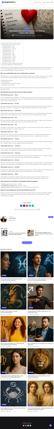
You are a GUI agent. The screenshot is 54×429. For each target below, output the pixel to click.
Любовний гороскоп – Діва (8, 53)
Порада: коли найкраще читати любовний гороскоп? (11, 64)
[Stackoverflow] (28, 425)
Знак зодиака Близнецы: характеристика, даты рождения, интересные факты (40, 408)
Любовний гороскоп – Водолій (8, 60)
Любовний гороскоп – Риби (8, 61)
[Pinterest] (51, 2)
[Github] (44, 2)
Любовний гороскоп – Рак (8, 50)
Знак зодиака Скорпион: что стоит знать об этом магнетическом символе (12, 344)
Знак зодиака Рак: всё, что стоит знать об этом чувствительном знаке (13, 408)
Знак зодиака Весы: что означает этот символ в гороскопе (40, 344)
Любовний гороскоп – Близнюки (9, 48)
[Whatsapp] (30, 425)
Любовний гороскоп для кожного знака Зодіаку (10, 44)
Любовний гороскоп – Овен (8, 46)
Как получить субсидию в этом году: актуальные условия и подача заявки (44, 234)
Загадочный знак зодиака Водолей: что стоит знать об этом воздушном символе (40, 279)
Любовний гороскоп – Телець (8, 47)
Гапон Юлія (16, 35)
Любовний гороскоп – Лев (8, 51)
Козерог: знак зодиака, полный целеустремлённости (9, 312)
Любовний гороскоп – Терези (8, 54)
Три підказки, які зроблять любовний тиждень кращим (12, 63)
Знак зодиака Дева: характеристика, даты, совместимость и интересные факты (12, 376)
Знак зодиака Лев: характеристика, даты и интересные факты (39, 376)
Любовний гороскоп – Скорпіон (9, 56)
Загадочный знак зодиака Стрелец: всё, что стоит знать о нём (39, 312)
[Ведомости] (8, 2)
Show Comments (27, 242)
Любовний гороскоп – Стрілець (9, 57)
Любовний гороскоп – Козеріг (8, 58)
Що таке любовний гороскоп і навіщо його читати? (11, 43)
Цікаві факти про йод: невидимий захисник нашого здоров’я (17, 234)
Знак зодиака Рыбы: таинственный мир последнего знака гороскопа (11, 279)
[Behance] (48, 2)
